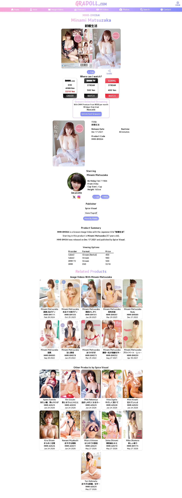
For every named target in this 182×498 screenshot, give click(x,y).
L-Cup (91, 72)
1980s (105, 196)
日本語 (177, 5)
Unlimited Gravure (91, 114)
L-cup (96, 196)
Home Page (90, 213)
